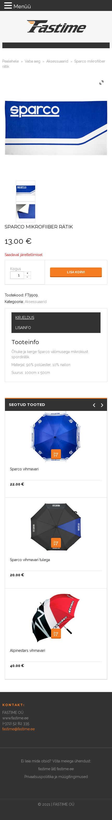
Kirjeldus (24, 317)
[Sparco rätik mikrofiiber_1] (25, 211)
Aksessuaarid (57, 61)
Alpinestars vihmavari (27, 650)
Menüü (22, 6)
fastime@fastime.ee (18, 729)
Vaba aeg (32, 61)
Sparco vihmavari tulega (30, 560)
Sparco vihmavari (24, 469)
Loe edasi (56, 454)
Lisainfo (23, 328)
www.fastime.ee (15, 718)
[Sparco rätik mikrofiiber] (25, 190)
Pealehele (10, 61)
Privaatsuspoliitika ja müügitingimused (56, 777)
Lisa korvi (76, 272)
